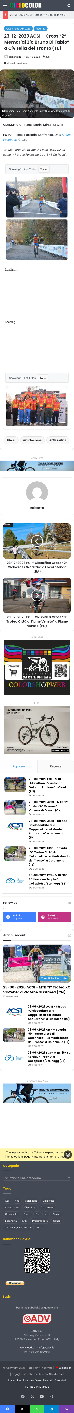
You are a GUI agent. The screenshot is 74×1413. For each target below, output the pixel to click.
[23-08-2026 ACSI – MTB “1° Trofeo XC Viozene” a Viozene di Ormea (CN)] (15, 807)
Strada (57, 1220)
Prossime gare (40, 1220)
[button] (37, 1093)
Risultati (40, 28)
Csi (37, 1214)
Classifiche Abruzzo (18, 28)
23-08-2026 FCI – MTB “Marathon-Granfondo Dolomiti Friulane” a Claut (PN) (47, 785)
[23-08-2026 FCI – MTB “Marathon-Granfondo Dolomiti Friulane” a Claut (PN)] (15, 784)
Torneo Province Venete (18, 1227)
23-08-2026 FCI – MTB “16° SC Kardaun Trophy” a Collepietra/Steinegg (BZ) (48, 879)
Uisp (39, 1227)
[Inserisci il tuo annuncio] (37, 465)
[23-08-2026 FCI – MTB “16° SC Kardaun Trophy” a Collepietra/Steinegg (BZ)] (15, 880)
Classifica (59, 440)
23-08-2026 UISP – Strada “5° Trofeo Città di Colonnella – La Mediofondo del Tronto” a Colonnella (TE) (49, 856)
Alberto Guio (56, 1374)
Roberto (13, 56)
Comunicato (47, 1207)
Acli (7, 1200)
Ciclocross (33, 440)
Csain (27, 1214)
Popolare (18, 766)
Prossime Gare (32, 1380)
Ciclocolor (65, 1367)
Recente (56, 766)
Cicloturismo (12, 1207)
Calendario (31, 1200)
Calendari (60, 1380)
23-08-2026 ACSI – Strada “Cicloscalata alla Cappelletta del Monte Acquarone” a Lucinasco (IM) (48, 829)
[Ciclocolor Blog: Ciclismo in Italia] (25, 5)
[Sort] (44, 169)
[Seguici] (68, 1155)
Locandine (14, 1380)
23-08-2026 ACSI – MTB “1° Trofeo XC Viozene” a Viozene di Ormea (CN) (48, 806)
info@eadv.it (46, 1347)
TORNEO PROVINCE (37, 1386)
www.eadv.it (28, 1347)
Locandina (11, 1220)
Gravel (56, 1214)
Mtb (24, 1220)
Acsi (12, 440)
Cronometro (11, 1214)
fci (46, 1214)
